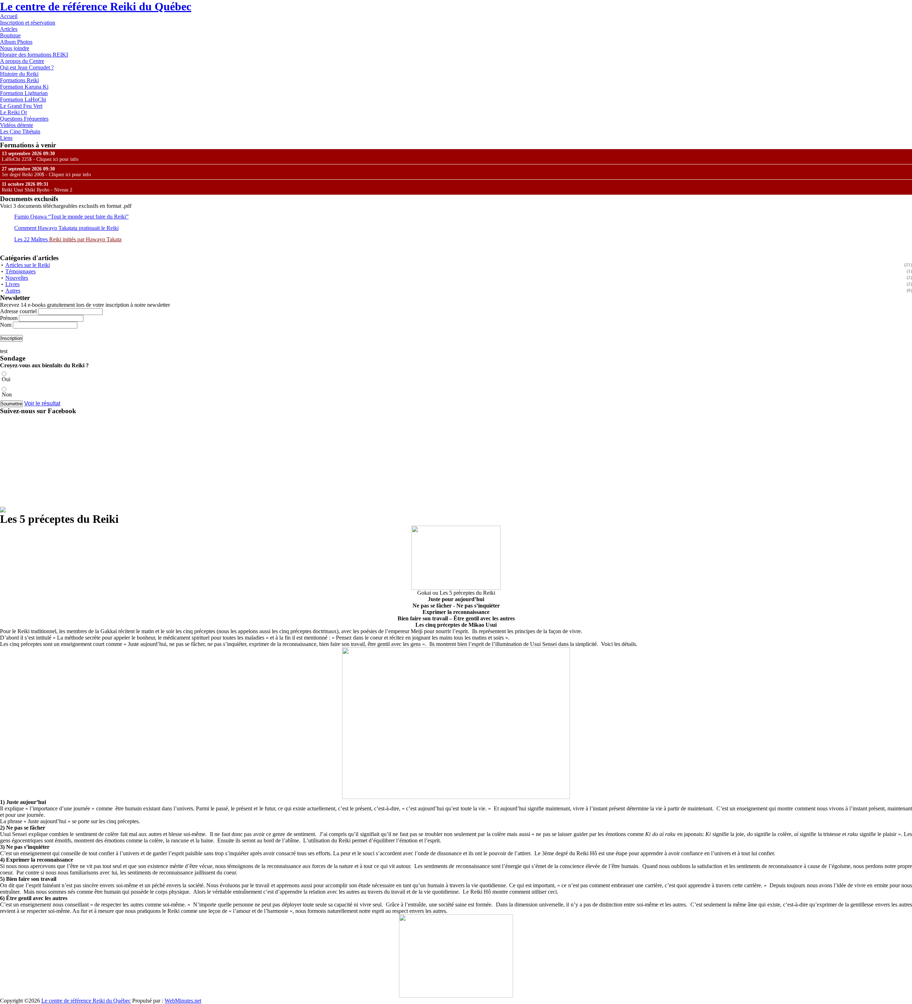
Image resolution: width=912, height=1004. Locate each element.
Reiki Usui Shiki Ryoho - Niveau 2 (37, 187)
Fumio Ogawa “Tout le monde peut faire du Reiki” (71, 217)
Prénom (8, 318)
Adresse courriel (19, 311)
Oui (6, 379)
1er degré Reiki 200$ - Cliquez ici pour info (46, 171)
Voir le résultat (42, 403)
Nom (5, 325)
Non (7, 394)
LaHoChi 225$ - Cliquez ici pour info (40, 156)
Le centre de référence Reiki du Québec (95, 6)
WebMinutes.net (183, 1001)
